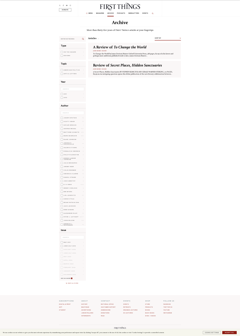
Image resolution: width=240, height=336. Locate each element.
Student (62, 310)
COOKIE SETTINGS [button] (212, 332)
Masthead (85, 307)
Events (145, 13)
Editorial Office (107, 304)
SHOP (147, 301)
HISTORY (84, 304)
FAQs (103, 315)
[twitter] (60, 5)
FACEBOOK (167, 304)
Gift (60, 307)
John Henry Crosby (100, 50)
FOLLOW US (168, 301)
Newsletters (133, 13)
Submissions (106, 310)
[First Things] (120, 6)
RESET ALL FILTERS (73, 283)
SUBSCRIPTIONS (66, 301)
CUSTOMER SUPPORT (108, 307)
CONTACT (105, 301)
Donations (105, 312)
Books (147, 310)
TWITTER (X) (167, 307)
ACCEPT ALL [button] (229, 332)
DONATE (65, 10)
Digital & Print (65, 304)
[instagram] (70, 5)
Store (147, 304)
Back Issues (149, 312)
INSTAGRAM (167, 312)
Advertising (86, 310)
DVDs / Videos (150, 315)
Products (149, 307)
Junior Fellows (87, 312)
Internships (86, 315)
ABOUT (84, 301)
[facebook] (63, 5)
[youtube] (67, 5)
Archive (110, 13)
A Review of (119, 47)
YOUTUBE (166, 310)
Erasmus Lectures (130, 310)
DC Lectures (128, 312)
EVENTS (126, 301)
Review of (127, 65)
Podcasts (121, 13)
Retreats (127, 307)
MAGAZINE (100, 13)
